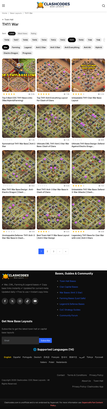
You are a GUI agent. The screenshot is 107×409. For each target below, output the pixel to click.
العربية (82, 357)
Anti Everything (72, 47)
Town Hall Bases (68, 281)
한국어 (64, 357)
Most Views (22, 33)
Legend (27, 47)
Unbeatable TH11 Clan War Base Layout (86, 99)
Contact (61, 375)
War (6, 47)
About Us (86, 381)
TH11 (72, 40)
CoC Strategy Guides (70, 309)
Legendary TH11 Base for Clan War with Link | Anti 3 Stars (88, 236)
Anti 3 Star (55, 47)
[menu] (3, 6)
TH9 (90, 40)
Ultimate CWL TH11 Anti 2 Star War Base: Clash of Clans (53, 145)
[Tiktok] (27, 301)
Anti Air (87, 47)
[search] (103, 6)
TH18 (6, 40)
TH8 (98, 40)
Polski (51, 362)
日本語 (46, 357)
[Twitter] (12, 301)
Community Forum (69, 315)
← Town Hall (7, 19)
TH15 (34, 40)
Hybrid (98, 47)
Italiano (43, 362)
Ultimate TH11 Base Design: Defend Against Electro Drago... (88, 145)
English (7, 357)
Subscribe (45, 340)
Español (16, 357)
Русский (99, 357)
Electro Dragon (11, 53)
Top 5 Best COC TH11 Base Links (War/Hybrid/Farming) (17, 99)
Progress (27, 53)
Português (27, 357)
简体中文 (73, 357)
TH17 (16, 40)
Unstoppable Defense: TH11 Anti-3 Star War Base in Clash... (18, 236)
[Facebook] (5, 301)
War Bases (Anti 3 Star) (71, 292)
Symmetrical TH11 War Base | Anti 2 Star (18, 145)
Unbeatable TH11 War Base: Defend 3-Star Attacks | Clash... (88, 190)
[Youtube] (35, 301)
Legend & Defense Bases (72, 304)
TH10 (81, 40)
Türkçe (90, 357)
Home (4, 13)
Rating (33, 33)
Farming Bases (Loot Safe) (73, 298)
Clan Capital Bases (69, 286)
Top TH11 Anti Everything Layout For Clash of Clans (52, 99)
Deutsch (38, 357)
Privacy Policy (96, 375)
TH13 (53, 40)
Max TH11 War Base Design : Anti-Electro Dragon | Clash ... (18, 190)
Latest (11, 33)
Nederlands (61, 362)
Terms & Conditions (77, 375)
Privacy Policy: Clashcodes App (87, 386)
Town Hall (98, 381)
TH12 (62, 40)
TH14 (44, 40)
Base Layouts (16, 13)
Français (55, 357)
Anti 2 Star (41, 47)
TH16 (25, 40)
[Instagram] (20, 301)
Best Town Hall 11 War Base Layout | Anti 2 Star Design (53, 236)
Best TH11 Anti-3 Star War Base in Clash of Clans (52, 190)
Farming (16, 47)
